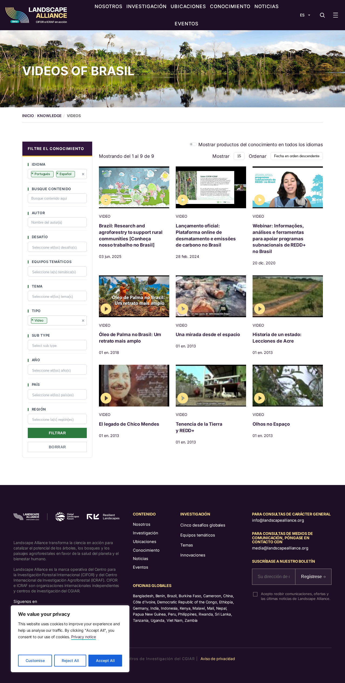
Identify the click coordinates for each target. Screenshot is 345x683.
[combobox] (57, 174)
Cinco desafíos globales (202, 525)
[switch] (193, 144)
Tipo (36, 311)
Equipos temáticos (51, 261)
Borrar (57, 447)
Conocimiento (146, 550)
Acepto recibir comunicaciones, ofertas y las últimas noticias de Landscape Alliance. (295, 596)
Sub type (40, 335)
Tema (37, 286)
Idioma (38, 164)
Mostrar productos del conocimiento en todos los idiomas (260, 144)
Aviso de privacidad (218, 658)
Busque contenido (51, 189)
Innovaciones (192, 555)
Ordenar (257, 156)
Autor (38, 213)
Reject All (70, 660)
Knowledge (49, 115)
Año (35, 360)
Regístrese (312, 576)
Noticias (140, 558)
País (35, 384)
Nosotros (141, 524)
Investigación (145, 533)
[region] (70, 638)
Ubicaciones (144, 541)
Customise (35, 660)
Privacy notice (83, 636)
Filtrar (57, 433)
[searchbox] (78, 174)
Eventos (140, 567)
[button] (57, 149)
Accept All (105, 660)
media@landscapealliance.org (280, 548)
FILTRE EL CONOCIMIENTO (56, 148)
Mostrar (220, 156)
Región (38, 409)
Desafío (39, 237)
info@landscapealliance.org (278, 520)
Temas (186, 545)
